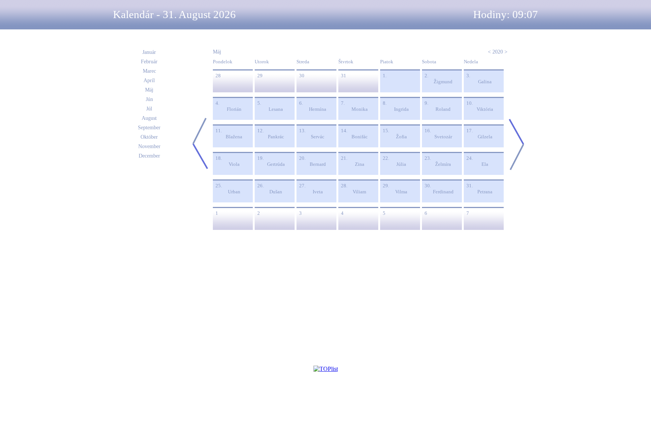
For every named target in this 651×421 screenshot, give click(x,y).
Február (149, 61)
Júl (149, 109)
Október (149, 137)
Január (149, 52)
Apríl (149, 80)
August (149, 118)
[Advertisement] (47, 155)
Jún (149, 99)
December (149, 156)
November (149, 146)
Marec (149, 71)
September (149, 127)
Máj (149, 90)
